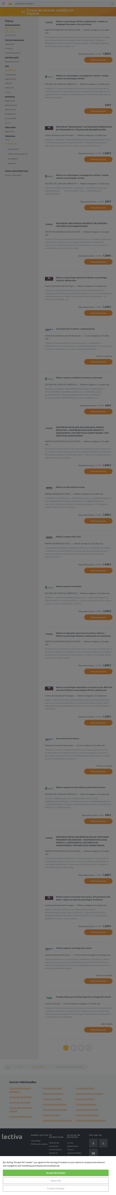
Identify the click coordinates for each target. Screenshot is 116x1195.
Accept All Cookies (55, 1172)
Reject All (56, 1180)
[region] (58, 1175)
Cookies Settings (55, 1188)
